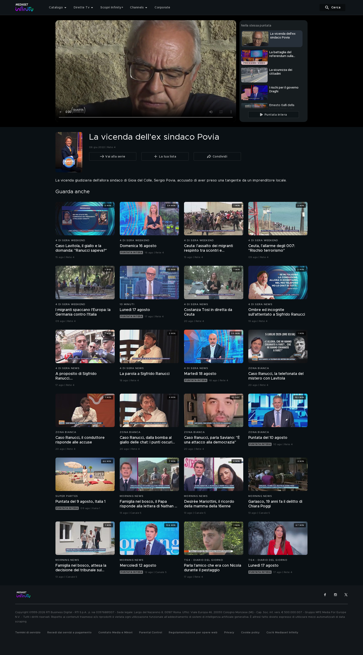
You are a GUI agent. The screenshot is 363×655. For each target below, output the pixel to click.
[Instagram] (335, 595)
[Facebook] (325, 595)
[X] (346, 595)
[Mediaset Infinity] (24, 7)
